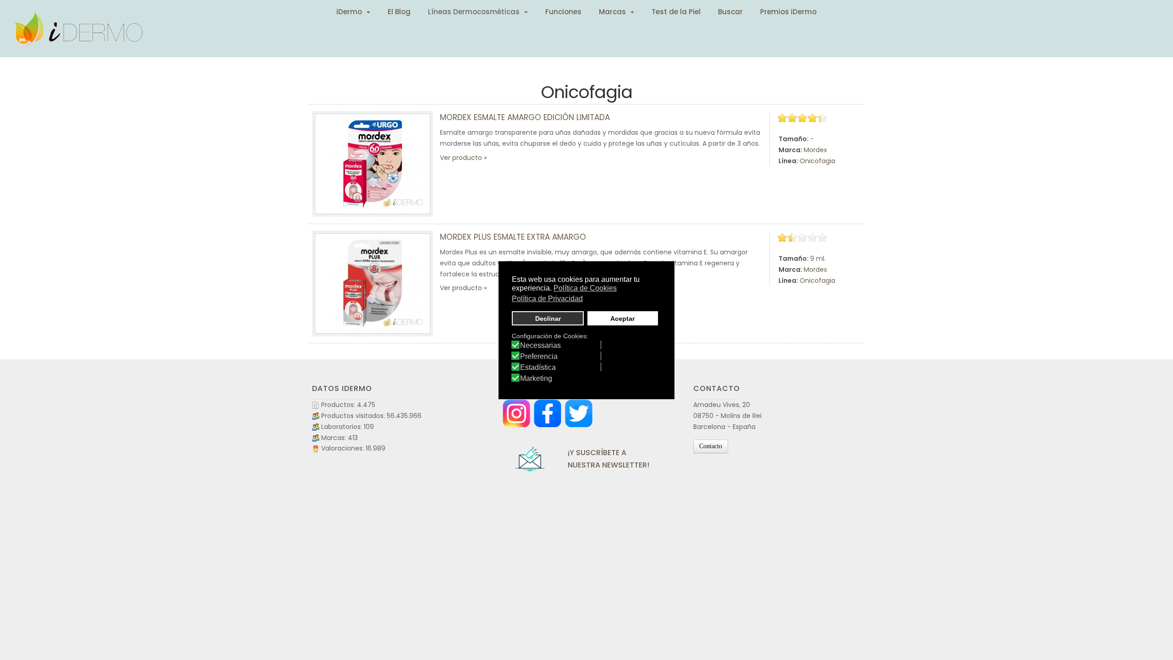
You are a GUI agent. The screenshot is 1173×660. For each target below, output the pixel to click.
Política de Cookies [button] (585, 288)
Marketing (536, 378)
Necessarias (540, 345)
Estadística (538, 367)
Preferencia (539, 356)
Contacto (710, 446)
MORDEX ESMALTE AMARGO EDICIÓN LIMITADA (525, 117)
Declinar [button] (548, 318)
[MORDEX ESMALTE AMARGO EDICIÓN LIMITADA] (372, 164)
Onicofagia (817, 160)
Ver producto (461, 157)
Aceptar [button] (622, 318)
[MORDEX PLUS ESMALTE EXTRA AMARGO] (372, 283)
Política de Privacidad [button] (547, 298)
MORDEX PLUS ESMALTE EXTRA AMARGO (513, 236)
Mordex (815, 149)
